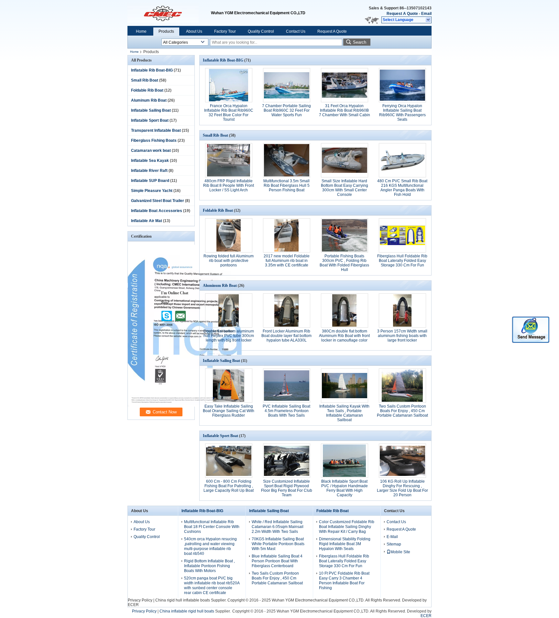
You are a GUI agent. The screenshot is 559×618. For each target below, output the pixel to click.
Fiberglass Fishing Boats (154, 140)
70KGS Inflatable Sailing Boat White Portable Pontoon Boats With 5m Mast (278, 544)
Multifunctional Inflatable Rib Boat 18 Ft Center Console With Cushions (211, 527)
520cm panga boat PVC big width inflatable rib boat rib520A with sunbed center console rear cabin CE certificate (211, 585)
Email (426, 13)
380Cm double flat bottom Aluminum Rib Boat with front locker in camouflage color (344, 336)
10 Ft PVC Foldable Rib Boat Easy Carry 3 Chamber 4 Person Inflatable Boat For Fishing (344, 580)
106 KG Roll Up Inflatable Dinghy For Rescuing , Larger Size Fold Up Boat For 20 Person (402, 488)
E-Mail (392, 536)
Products (166, 31)
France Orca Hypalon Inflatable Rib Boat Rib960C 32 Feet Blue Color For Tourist (228, 113)
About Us (194, 31)
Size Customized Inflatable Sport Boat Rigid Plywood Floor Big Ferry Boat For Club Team (286, 488)
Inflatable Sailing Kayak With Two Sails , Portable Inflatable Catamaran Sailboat (344, 413)
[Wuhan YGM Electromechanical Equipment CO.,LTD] (428, 20)
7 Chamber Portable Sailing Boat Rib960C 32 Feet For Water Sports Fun (286, 110)
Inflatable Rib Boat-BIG (152, 70)
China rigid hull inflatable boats (182, 600)
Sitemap (394, 544)
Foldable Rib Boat (147, 90)
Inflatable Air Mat (146, 221)
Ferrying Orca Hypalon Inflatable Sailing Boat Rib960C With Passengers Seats (402, 113)
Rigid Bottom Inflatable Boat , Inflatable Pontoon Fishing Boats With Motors (209, 566)
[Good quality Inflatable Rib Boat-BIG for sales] (185, 405)
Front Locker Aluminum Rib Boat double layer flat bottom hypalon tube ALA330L (286, 336)
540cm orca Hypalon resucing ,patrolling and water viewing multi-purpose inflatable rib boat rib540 (210, 546)
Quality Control (261, 31)
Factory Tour (225, 31)
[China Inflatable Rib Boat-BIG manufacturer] (169, 13)
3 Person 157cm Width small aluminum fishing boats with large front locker (402, 336)
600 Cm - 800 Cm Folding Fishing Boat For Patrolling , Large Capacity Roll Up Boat (228, 486)
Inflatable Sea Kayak (150, 160)
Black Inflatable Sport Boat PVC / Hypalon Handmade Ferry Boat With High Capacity (344, 488)
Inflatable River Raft (149, 170)
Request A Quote (402, 13)
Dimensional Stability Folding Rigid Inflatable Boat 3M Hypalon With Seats (344, 544)
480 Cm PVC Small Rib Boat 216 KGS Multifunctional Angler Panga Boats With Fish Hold (402, 188)
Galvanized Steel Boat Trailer (157, 200)
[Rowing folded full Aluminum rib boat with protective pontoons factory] (228, 235)
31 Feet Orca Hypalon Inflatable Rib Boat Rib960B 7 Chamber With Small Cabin (344, 110)
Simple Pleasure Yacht (151, 190)
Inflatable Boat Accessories (156, 210)
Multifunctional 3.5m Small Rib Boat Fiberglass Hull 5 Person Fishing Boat (286, 185)
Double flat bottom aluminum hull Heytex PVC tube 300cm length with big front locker (228, 336)
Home (141, 31)
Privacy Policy (140, 600)
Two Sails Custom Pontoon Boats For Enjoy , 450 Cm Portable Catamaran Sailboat (402, 411)
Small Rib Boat (144, 80)
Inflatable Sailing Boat (151, 110)
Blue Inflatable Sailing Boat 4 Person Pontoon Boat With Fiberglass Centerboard (277, 561)
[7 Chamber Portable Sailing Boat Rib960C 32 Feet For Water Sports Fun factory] (286, 85)
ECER (133, 604)
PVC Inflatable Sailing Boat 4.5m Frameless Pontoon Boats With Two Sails (286, 411)
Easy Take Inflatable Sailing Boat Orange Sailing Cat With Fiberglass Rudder (228, 411)
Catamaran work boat (151, 150)
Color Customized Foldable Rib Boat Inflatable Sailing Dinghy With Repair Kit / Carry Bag (346, 527)
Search (359, 42)
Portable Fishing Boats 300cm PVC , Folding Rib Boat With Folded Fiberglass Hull (344, 263)
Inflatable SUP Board (150, 180)
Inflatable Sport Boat (150, 120)
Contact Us (295, 31)
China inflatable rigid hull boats (186, 611)
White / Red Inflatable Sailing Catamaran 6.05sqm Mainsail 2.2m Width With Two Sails (277, 527)
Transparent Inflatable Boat (156, 130)
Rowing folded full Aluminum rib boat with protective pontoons (228, 260)
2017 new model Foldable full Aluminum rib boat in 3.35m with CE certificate (287, 260)
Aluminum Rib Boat (149, 100)
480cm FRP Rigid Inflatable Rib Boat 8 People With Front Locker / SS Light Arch (228, 185)
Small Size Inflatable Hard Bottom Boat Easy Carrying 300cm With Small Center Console (344, 188)
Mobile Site (400, 552)
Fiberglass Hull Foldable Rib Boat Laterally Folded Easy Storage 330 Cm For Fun (402, 260)
